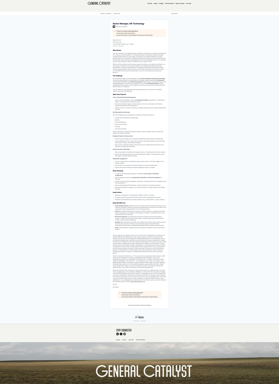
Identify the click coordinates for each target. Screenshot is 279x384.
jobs (117, 13)
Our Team (188, 3)
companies (106, 13)
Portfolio (149, 3)
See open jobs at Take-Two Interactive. (126, 33)
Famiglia (161, 3)
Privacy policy (136, 320)
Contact (118, 339)
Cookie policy (143, 320)
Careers (124, 339)
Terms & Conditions (140, 339)
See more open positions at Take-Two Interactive (139, 305)
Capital (156, 3)
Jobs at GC (131, 339)
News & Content (180, 3)
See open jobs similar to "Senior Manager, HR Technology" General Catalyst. (135, 35)
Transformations (169, 3)
